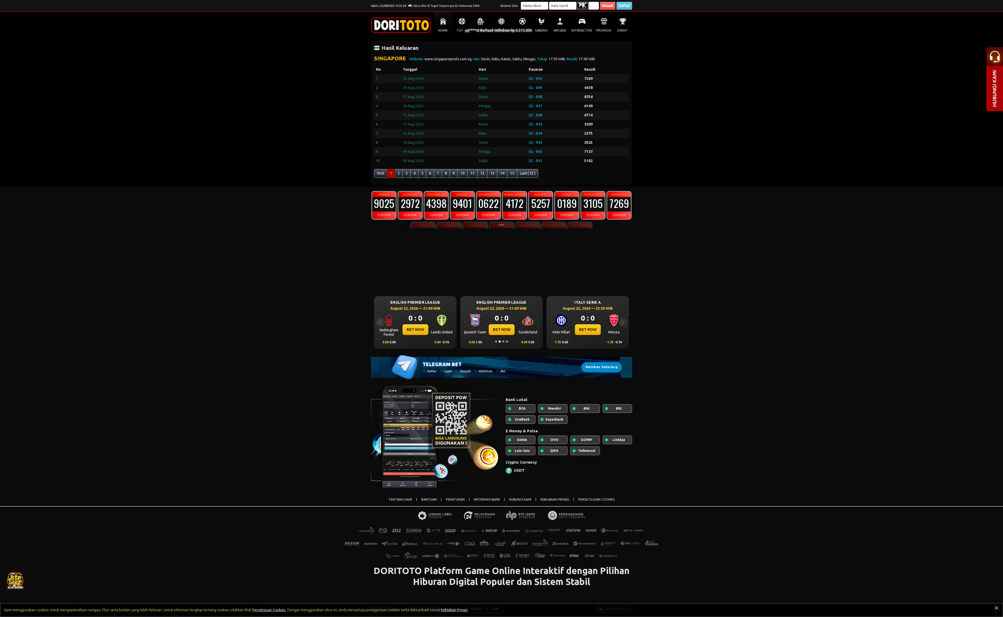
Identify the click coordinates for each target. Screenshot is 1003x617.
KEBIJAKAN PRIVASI (554, 499)
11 (472, 173)
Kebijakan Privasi (454, 610)
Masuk (607, 6)
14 (502, 173)
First (380, 173)
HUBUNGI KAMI (520, 499)
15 (512, 173)
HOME (443, 30)
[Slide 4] (507, 341)
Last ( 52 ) (527, 173)
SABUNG (541, 30)
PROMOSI (603, 30)
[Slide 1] (496, 341)
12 (482, 173)
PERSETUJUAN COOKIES (596, 499)
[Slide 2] (500, 341)
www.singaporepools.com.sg (447, 59)
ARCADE (560, 30)
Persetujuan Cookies (269, 610)
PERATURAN (455, 499)
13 (492, 173)
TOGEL (462, 30)
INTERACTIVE (582, 30)
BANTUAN (429, 499)
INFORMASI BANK (487, 499)
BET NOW (415, 329)
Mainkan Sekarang (601, 367)
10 (462, 173)
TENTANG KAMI (400, 499)
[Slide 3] (503, 341)
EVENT (622, 30)
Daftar (624, 6)
